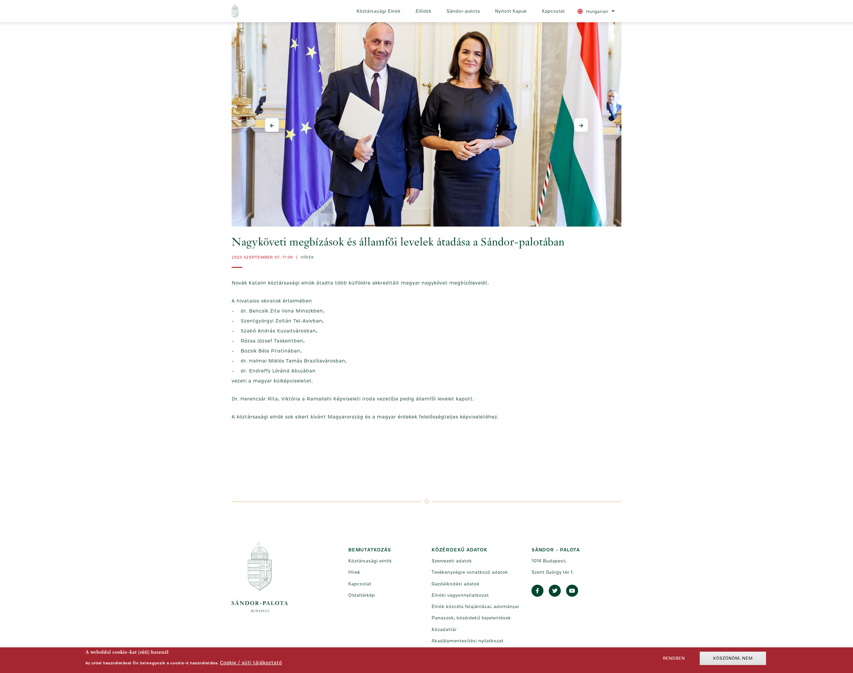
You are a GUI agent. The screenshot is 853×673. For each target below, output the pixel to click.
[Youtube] (572, 591)
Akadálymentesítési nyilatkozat (467, 640)
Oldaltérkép (361, 595)
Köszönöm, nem (733, 658)
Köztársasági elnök (370, 560)
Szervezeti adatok (451, 560)
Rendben (674, 658)
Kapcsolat (553, 11)
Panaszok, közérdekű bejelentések (471, 617)
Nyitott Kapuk (511, 11)
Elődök (423, 11)
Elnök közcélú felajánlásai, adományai (475, 606)
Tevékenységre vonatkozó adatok (469, 572)
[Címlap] (263, 11)
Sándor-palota (463, 11)
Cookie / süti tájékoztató (251, 662)
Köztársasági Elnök (379, 11)
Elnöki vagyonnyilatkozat (460, 595)
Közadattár (443, 629)
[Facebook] (537, 591)
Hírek (307, 257)
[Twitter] (555, 591)
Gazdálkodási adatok (455, 583)
